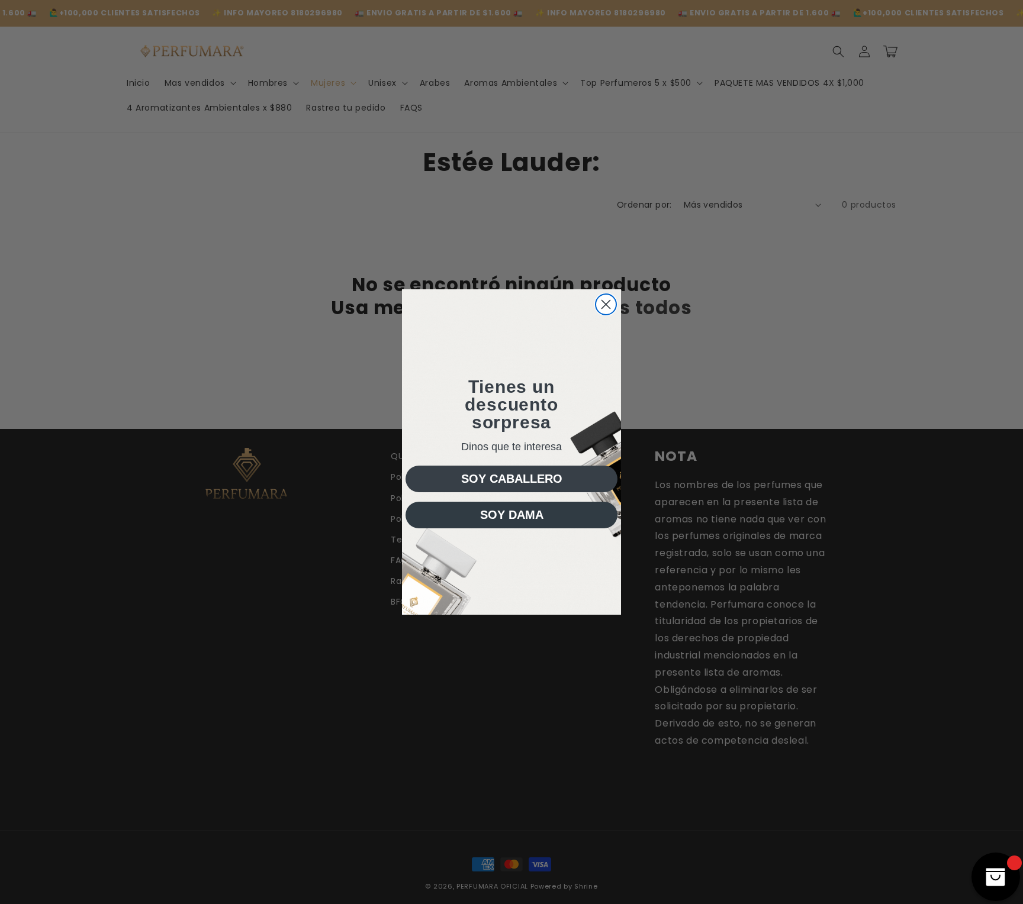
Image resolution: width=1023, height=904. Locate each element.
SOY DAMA (511, 514)
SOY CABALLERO (511, 478)
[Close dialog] (606, 304)
